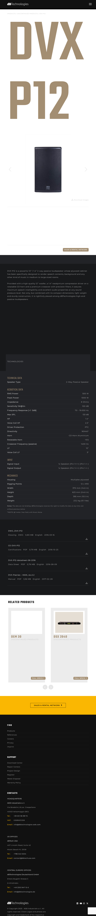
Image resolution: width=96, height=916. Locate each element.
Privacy (10, 743)
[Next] (85, 169)
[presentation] (45, 687)
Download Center (14, 763)
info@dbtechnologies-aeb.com (27, 824)
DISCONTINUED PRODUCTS (27, 13)
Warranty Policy (14, 783)
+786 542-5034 (20, 854)
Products (11, 13)
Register (11, 775)
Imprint (10, 747)
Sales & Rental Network (75, 250)
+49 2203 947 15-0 (21, 887)
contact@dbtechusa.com (24, 858)
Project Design (13, 771)
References (12, 735)
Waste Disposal (13, 779)
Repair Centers (13, 767)
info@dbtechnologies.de (24, 892)
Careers (10, 739)
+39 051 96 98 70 (21, 816)
